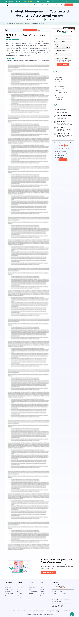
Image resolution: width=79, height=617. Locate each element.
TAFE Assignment (59, 83)
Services (36, 4)
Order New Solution (41, 30)
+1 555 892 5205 (42, 1)
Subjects (43, 4)
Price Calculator (20, 597)
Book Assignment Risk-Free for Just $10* (18, 1)
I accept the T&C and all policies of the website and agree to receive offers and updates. (64, 60)
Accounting (31, 597)
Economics (31, 593)
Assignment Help (8, 585)
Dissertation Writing (59, 86)
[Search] (31, 4)
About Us (19, 585)
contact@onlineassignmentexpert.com (56, 1)
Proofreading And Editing (61, 92)
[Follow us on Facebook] (53, 605)
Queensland (42, 597)
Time (65, 45)
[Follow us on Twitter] (56, 605)
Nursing (30, 589)
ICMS (30, 19)
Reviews (18, 595)
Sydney (41, 585)
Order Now (69, 5)
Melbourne (42, 600)
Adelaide (42, 589)
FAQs (18, 591)
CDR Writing (58, 90)
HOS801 (53, 19)
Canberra (42, 593)
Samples (49, 4)
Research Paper (59, 94)
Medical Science (32, 587)
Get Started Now (63, 64)
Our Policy (19, 589)
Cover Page (7, 595)
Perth (41, 587)
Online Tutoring (58, 77)
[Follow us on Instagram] (59, 605)
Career (18, 600)
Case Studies (56, 4)
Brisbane (42, 591)
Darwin (41, 595)
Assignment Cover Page (60, 84)
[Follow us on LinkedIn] (62, 605)
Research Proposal (59, 88)
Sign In (67, 1)
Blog (62, 4)
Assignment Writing (59, 75)
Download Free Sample (28, 30)
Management (40, 19)
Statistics (30, 600)
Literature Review (59, 99)
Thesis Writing (58, 95)
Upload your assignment (58, 48)
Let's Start (63, 159)
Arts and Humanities (33, 591)
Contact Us (19, 587)
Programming (31, 595)
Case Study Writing (59, 97)
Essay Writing (58, 81)
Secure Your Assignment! (48, 572)
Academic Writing (59, 79)
